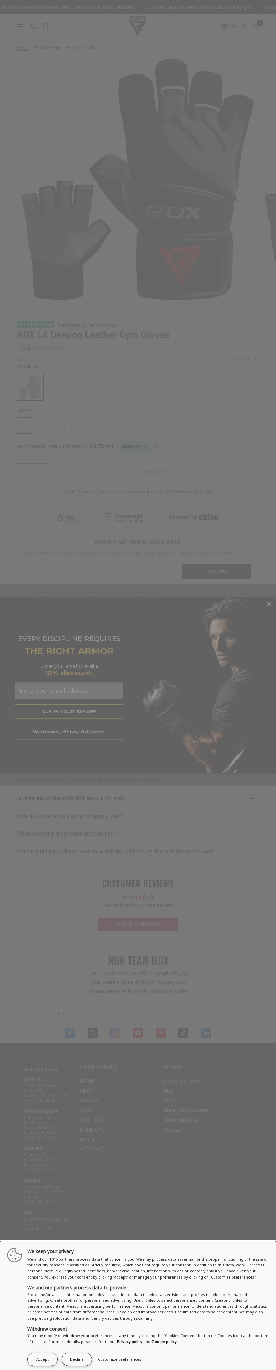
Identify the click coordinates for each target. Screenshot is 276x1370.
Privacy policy (129, 1341)
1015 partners (62, 1259)
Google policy (164, 1341)
